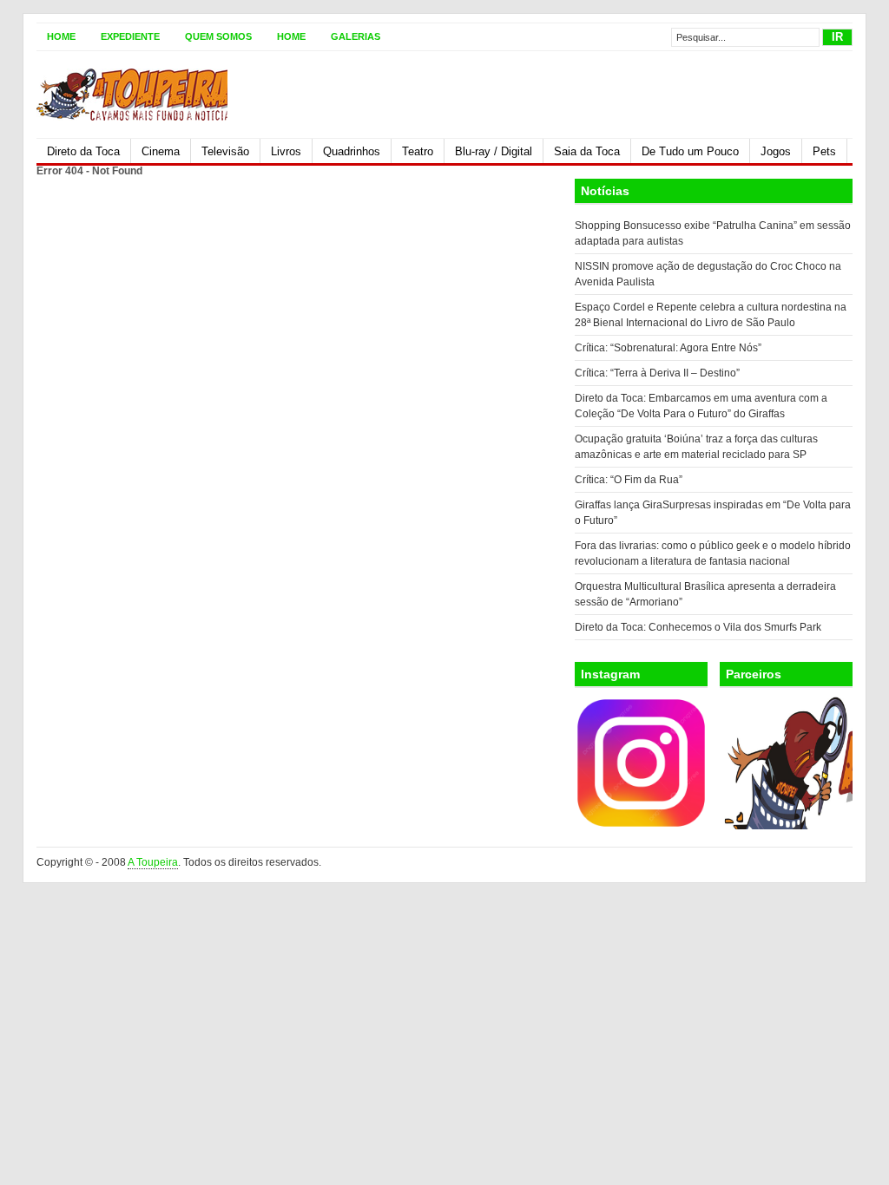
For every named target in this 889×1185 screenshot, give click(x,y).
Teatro (417, 151)
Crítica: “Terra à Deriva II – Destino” (657, 373)
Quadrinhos (351, 151)
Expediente (130, 36)
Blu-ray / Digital (493, 151)
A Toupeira (153, 862)
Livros (286, 151)
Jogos (776, 151)
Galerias (355, 36)
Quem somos (218, 36)
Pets (824, 151)
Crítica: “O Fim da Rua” (628, 480)
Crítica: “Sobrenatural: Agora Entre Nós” (668, 348)
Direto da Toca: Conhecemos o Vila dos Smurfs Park (698, 627)
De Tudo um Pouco (690, 151)
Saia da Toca (587, 151)
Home (61, 36)
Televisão (225, 151)
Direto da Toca (83, 151)
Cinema (161, 151)
